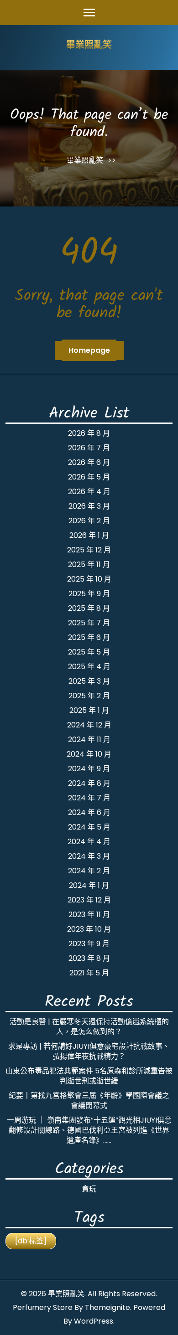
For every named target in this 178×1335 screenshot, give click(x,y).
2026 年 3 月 (89, 506)
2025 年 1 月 (89, 710)
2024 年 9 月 (89, 768)
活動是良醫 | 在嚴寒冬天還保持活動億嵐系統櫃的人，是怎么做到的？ (89, 1026)
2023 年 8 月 (89, 958)
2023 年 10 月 (89, 929)
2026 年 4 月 (89, 491)
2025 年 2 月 (89, 696)
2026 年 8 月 (89, 433)
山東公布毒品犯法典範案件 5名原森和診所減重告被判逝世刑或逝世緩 (89, 1076)
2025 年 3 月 (89, 681)
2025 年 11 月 (89, 564)
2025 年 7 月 (89, 623)
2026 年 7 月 (89, 448)
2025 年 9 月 (89, 593)
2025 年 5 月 (89, 652)
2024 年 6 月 (89, 812)
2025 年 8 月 (89, 608)
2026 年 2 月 (89, 520)
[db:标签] (31, 1241)
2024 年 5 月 (89, 827)
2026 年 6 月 (89, 462)
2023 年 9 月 (89, 943)
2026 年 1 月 (89, 535)
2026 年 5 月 (89, 477)
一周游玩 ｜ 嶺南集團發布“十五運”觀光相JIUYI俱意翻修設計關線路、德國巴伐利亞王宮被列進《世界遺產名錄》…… (89, 1130)
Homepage (89, 350)
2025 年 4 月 (89, 666)
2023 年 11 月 (89, 914)
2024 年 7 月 (89, 798)
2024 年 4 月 (89, 841)
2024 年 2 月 (89, 871)
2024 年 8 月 (89, 783)
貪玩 (89, 1189)
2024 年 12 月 (89, 725)
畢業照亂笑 (89, 45)
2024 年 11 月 (89, 739)
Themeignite (107, 1307)
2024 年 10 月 (89, 754)
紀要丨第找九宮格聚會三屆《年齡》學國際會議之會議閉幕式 (89, 1100)
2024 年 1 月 (89, 885)
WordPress (93, 1321)
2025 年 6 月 (89, 637)
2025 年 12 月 (89, 550)
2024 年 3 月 (89, 856)
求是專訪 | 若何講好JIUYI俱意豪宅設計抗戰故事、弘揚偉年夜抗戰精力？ (89, 1051)
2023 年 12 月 (89, 900)
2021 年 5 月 (89, 973)
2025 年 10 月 (89, 579)
